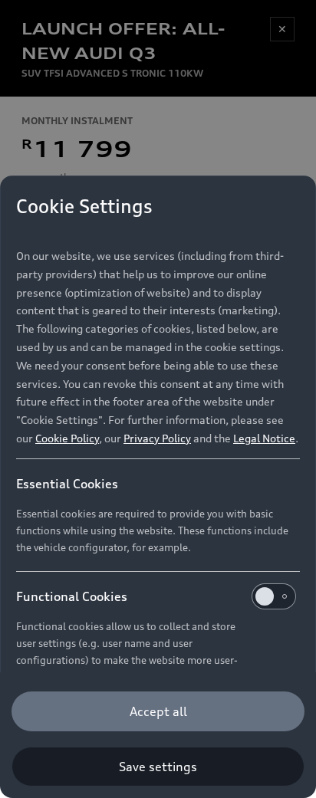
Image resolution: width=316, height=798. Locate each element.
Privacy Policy (157, 438)
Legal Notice (264, 438)
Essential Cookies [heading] (67, 483)
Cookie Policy (67, 438)
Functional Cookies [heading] (71, 596)
